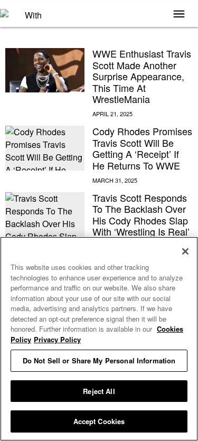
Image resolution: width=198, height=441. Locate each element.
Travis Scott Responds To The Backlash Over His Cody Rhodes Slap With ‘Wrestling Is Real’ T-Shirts (141, 220)
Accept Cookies (99, 421)
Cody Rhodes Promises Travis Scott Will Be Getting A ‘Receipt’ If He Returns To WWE (142, 148)
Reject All (99, 391)
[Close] (185, 251)
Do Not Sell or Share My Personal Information (99, 360)
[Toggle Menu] (179, 15)
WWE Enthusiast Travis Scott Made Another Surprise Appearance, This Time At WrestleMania (141, 76)
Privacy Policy (57, 339)
